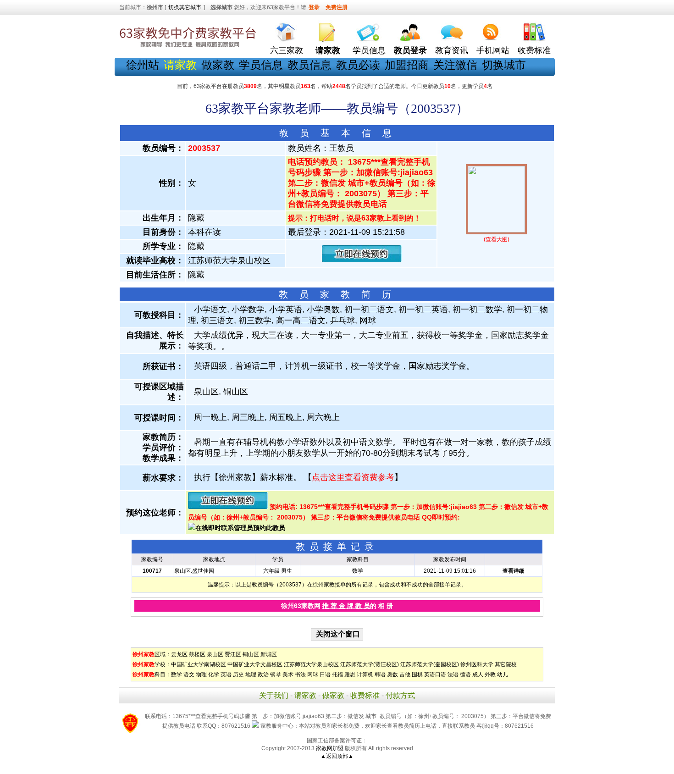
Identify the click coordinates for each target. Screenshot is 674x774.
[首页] (286, 30)
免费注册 (337, 7)
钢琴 (275, 674)
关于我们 (273, 695)
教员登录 (410, 50)
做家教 (217, 65)
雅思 (349, 674)
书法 (300, 674)
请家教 (305, 695)
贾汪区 (233, 654)
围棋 (417, 674)
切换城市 (504, 65)
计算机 (365, 674)
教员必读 (358, 65)
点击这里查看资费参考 (353, 477)
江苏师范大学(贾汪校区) (369, 664)
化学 (213, 674)
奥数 (392, 674)
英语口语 (435, 674)
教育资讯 (451, 50)
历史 (238, 674)
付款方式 (400, 695)
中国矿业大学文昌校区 (254, 664)
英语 (226, 674)
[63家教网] (188, 47)
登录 (314, 7)
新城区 (268, 654)
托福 (337, 674)
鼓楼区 (197, 654)
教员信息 (309, 65)
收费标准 (534, 50)
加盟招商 (407, 65)
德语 (465, 674)
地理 (250, 674)
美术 (287, 674)
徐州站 (142, 65)
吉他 (404, 674)
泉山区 (215, 654)
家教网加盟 (329, 748)
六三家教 (286, 50)
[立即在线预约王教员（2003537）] (362, 260)
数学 (176, 674)
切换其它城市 (184, 7)
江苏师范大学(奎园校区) (429, 664)
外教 (490, 674)
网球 (312, 674)
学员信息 (369, 50)
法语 (453, 674)
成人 (477, 674)
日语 (325, 674)
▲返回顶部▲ (337, 756)
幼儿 (502, 674)
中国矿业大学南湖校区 (198, 664)
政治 (263, 674)
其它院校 (506, 664)
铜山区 (251, 654)
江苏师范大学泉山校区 (311, 664)
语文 (188, 674)
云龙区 (179, 654)
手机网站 (492, 50)
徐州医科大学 (476, 664)
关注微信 (455, 65)
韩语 (380, 674)
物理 (201, 674)
